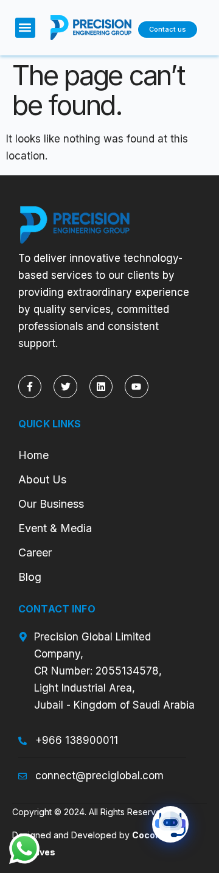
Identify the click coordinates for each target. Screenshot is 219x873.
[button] (25, 28)
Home (33, 455)
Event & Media (56, 528)
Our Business (51, 503)
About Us (42, 479)
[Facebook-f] (29, 386)
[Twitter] (65, 386)
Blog (29, 576)
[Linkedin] (101, 386)
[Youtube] (136, 386)
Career (35, 552)
